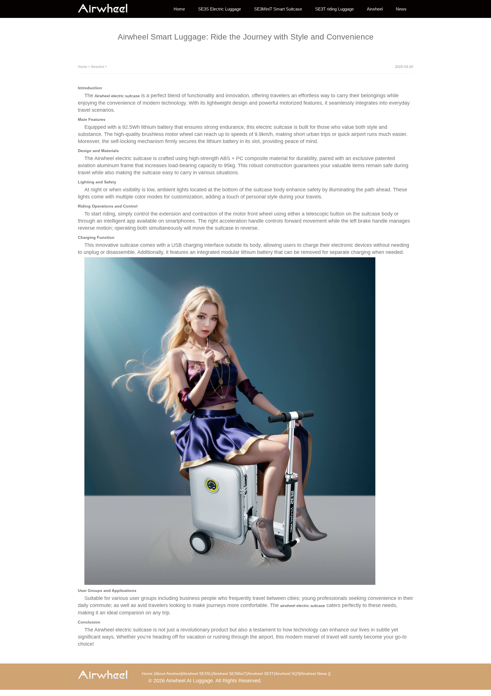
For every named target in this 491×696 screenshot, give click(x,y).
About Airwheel (168, 673)
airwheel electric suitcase (302, 605)
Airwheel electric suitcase (117, 96)
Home (179, 9)
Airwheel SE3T (260, 673)
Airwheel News (314, 673)
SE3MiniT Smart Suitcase (278, 9)
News (401, 9)
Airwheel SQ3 (287, 673)
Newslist (97, 67)
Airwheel (375, 9)
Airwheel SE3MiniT (229, 673)
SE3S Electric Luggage (219, 9)
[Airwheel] (106, 8)
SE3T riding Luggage (334, 9)
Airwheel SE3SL (197, 673)
